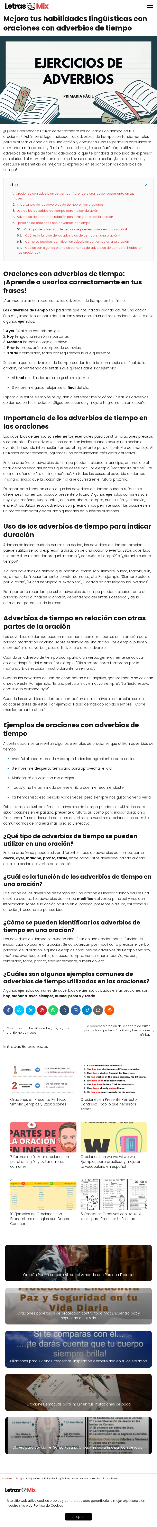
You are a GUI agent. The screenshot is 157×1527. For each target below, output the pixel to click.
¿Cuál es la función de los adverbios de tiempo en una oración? (72, 235)
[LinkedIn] (76, 1010)
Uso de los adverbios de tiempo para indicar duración (57, 210)
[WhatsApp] (53, 1010)
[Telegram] (87, 1010)
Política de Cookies (48, 1505)
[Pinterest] (42, 1010)
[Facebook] (8, 1010)
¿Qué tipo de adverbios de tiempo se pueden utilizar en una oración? (75, 229)
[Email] (98, 1010)
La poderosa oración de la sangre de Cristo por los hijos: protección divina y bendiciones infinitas (117, 1030)
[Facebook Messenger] (19, 1010)
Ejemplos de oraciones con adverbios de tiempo (53, 223)
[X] (31, 1010)
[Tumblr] (64, 1010)
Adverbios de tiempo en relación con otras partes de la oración (65, 217)
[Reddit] (109, 1010)
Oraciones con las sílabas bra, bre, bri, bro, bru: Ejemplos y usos (38, 1030)
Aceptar (78, 1517)
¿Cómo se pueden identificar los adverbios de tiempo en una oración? (77, 241)
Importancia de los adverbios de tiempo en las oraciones (60, 204)
